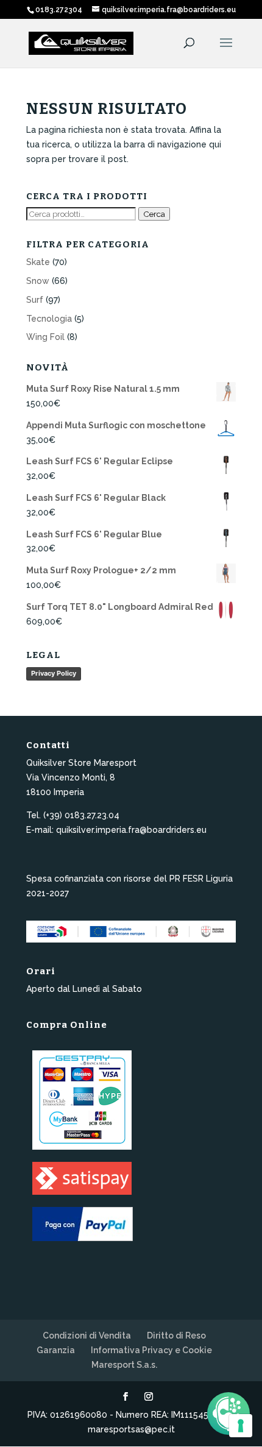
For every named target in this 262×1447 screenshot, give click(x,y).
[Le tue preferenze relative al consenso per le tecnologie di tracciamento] (240, 1425)
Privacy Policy (53, 673)
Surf (34, 300)
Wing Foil (45, 337)
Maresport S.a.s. (124, 1365)
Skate (38, 262)
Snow (37, 281)
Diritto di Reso (176, 1335)
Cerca (154, 214)
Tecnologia (49, 319)
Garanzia (56, 1350)
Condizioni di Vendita (87, 1335)
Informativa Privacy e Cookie (151, 1350)
